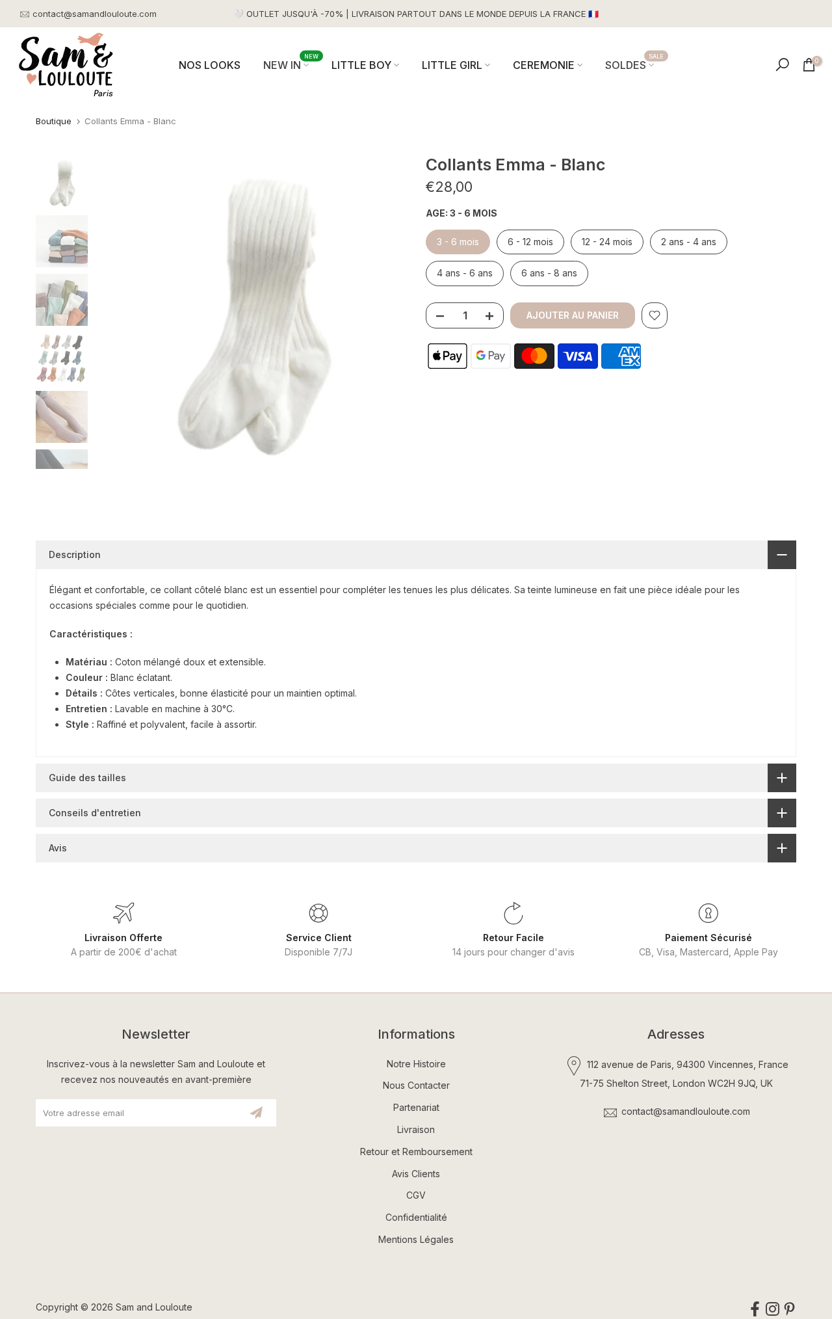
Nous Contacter (416, 1085)
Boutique (54, 121)
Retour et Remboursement (416, 1151)
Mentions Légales (416, 1239)
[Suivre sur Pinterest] (789, 1309)
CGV (416, 1195)
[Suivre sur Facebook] (755, 1309)
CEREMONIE (544, 65)
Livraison (416, 1129)
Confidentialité (416, 1217)
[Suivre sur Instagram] (772, 1309)
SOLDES (634, 64)
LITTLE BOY (361, 65)
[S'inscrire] (256, 1113)
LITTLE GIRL (452, 65)
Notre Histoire (416, 1063)
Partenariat (416, 1107)
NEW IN (291, 64)
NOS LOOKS (209, 65)
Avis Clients (416, 1173)
